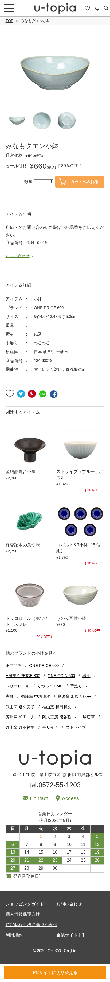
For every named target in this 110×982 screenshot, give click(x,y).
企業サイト (67, 935)
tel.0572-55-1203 (55, 785)
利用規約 (14, 935)
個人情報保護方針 (23, 914)
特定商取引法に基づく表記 (31, 924)
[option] (55, 73)
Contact (39, 798)
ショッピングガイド (25, 904)
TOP (9, 21)
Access (70, 798)
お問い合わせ (69, 904)
